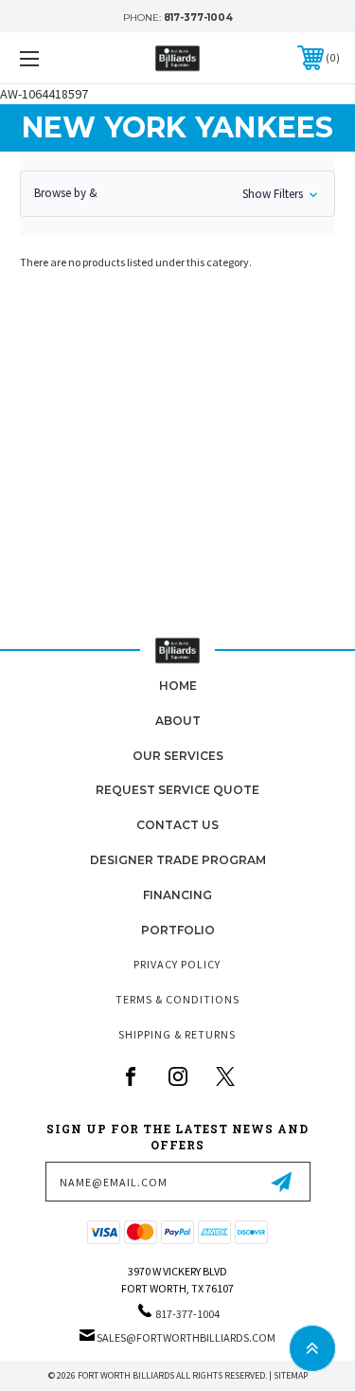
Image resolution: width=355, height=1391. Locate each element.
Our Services (178, 756)
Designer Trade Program (178, 860)
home (178, 685)
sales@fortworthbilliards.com (186, 1337)
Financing (177, 895)
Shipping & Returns (177, 1034)
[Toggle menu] (51, 58)
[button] (177, 194)
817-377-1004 (198, 17)
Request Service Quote (177, 790)
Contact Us (177, 825)
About (178, 721)
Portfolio (178, 930)
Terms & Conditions (177, 999)
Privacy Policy (177, 964)
